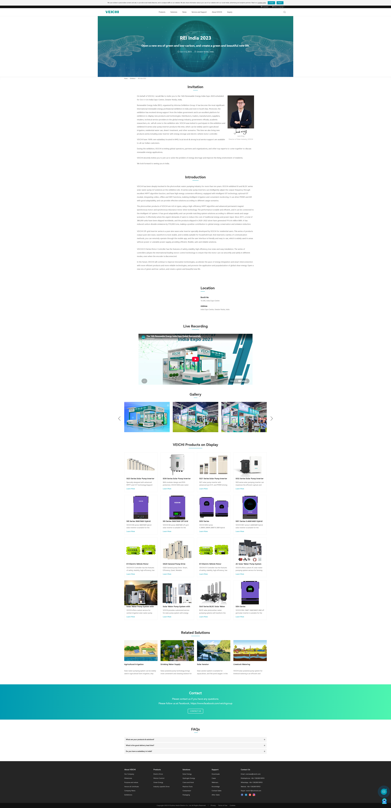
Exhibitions (128, 795)
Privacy (213, 805)
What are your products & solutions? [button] (140, 739)
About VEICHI (217, 12)
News (184, 12)
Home (126, 78)
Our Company (129, 774)
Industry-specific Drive (161, 787)
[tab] (195, 739)
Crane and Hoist (188, 782)
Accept (271, 2)
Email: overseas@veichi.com (251, 774)
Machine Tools (188, 787)
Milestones (128, 778)
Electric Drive (158, 774)
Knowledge (216, 787)
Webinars (215, 782)
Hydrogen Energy (189, 778)
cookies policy (262, 2)
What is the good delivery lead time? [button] (140, 745)
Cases (214, 778)
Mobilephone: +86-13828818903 (252, 778)
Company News (129, 791)
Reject (280, 2)
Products (162, 12)
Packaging (186, 795)
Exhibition (133, 78)
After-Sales (216, 795)
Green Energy (158, 782)
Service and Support (199, 12)
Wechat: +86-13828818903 (250, 787)
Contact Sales (216, 791)
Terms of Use (222, 805)
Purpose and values (131, 782)
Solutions (173, 12)
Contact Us (195, 711)
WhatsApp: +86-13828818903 (251, 782)
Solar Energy (187, 774)
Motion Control (158, 778)
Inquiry (229, 12)
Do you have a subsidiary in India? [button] (139, 751)
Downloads (216, 774)
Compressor (187, 791)
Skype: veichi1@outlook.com (251, 791)
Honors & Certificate (131, 787)
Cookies (232, 805)
